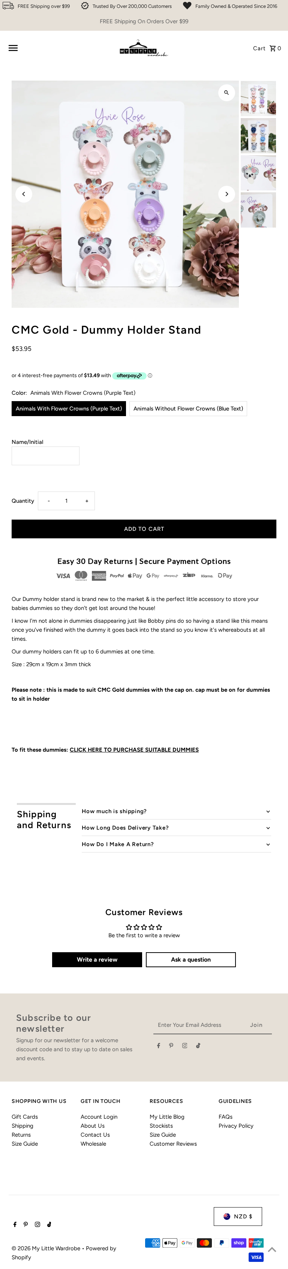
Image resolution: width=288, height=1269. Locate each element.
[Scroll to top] (272, 1249)
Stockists (161, 1125)
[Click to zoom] (226, 92)
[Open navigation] (59, 48)
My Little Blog (167, 1116)
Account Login (99, 1116)
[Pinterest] (171, 1047)
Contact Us (95, 1134)
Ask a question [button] (191, 959)
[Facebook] (158, 1047)
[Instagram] (185, 1047)
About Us (93, 1125)
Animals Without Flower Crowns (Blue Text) (188, 408)
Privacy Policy (236, 1125)
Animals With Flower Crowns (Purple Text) (69, 408)
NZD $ (243, 1216)
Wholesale (93, 1143)
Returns (21, 1134)
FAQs (225, 1116)
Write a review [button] (97, 959)
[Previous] (23, 194)
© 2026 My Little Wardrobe (47, 1248)
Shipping (22, 1125)
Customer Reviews (173, 1143)
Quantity (23, 500)
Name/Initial (27, 442)
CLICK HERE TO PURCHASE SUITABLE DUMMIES (134, 749)
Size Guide (25, 1143)
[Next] (226, 194)
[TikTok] (198, 1047)
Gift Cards (25, 1116)
